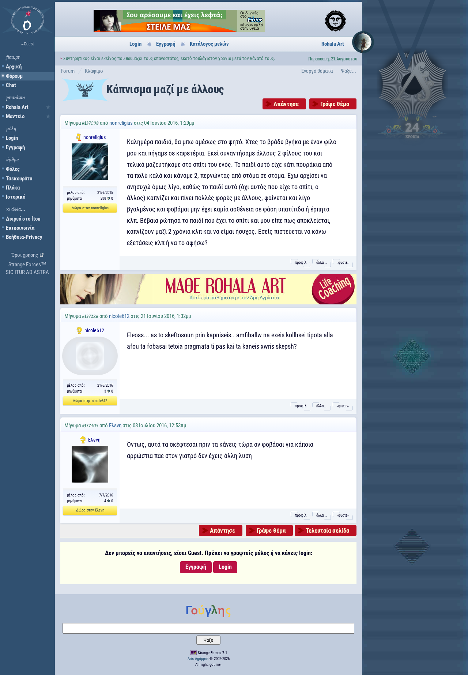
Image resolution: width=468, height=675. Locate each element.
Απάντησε (286, 104)
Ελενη (115, 425)
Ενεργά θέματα (317, 71)
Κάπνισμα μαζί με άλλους (165, 89)
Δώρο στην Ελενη (90, 510)
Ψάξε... (348, 71)
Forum (68, 71)
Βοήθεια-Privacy (24, 237)
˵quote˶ (343, 262)
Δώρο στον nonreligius (90, 208)
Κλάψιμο (94, 71)
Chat (11, 85)
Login (12, 138)
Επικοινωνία (20, 228)
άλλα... (321, 262)
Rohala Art (17, 107)
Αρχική (14, 66)
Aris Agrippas (198, 658)
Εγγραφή (15, 147)
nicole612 (119, 316)
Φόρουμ (14, 76)
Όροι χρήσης (24, 255)
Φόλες (13, 169)
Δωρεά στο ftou (23, 218)
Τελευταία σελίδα (327, 530)
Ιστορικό (15, 197)
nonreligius (121, 123)
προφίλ (300, 262)
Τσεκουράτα (19, 178)
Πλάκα (13, 187)
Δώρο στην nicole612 (90, 400)
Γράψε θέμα (334, 104)
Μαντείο (15, 116)
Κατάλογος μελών (209, 44)
